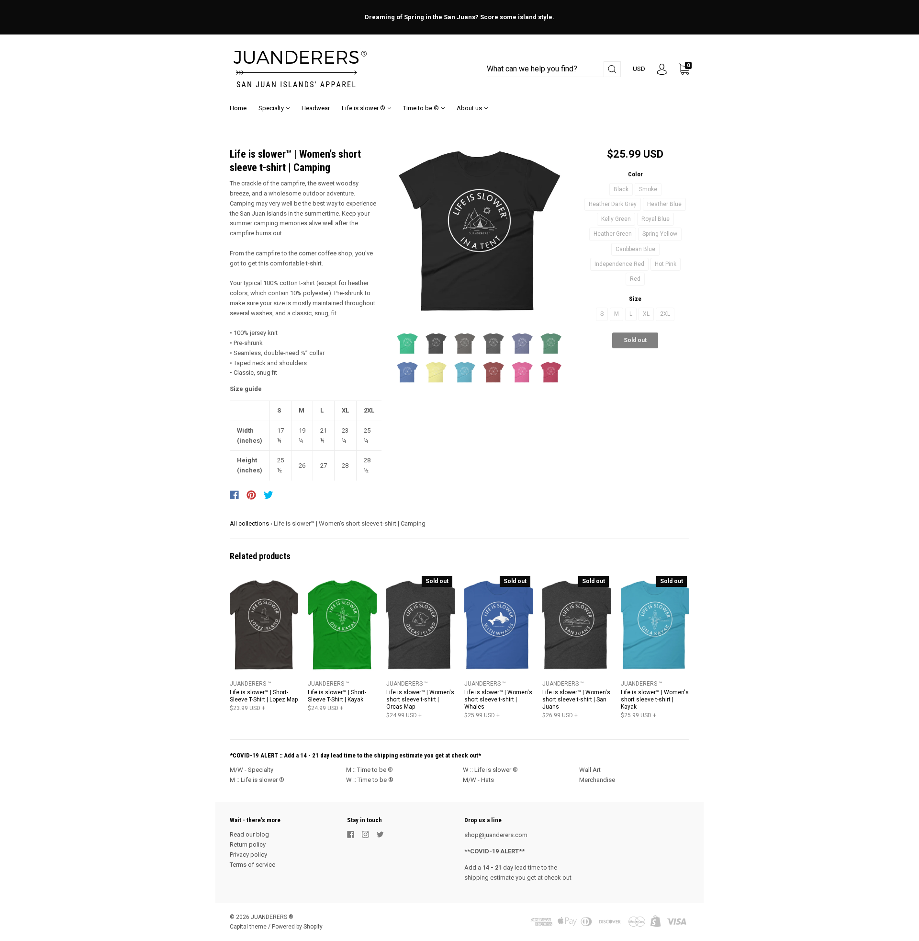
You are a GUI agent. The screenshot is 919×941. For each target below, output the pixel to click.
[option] (479, 231)
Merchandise (597, 779)
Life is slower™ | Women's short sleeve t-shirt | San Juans (576, 699)
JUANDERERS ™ (250, 683)
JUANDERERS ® (272, 917)
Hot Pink (665, 264)
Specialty (271, 108)
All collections (249, 523)
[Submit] (612, 69)
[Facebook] (234, 495)
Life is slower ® (364, 108)
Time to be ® (421, 108)
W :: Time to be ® (369, 779)
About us (470, 108)
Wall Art (590, 769)
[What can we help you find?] (554, 69)
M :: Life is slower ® (257, 779)
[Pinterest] (251, 495)
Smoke (648, 189)
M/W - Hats (478, 779)
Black (621, 189)
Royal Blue (655, 219)
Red (635, 278)
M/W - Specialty (251, 769)
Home (238, 108)
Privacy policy (248, 854)
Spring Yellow (659, 233)
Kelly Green (616, 219)
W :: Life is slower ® (490, 769)
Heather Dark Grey (613, 204)
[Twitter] (268, 495)
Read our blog (249, 834)
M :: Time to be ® (369, 769)
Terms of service (252, 864)
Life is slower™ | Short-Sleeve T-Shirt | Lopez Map (264, 696)
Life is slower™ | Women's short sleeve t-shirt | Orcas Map (420, 699)
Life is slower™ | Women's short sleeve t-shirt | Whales (498, 699)
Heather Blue (664, 204)
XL (646, 313)
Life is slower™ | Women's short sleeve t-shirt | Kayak (655, 699)
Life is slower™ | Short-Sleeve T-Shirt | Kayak (337, 696)
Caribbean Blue (635, 249)
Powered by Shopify (297, 926)
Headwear (316, 108)
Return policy (248, 844)
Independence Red (619, 264)
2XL (665, 313)
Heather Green (613, 233)
